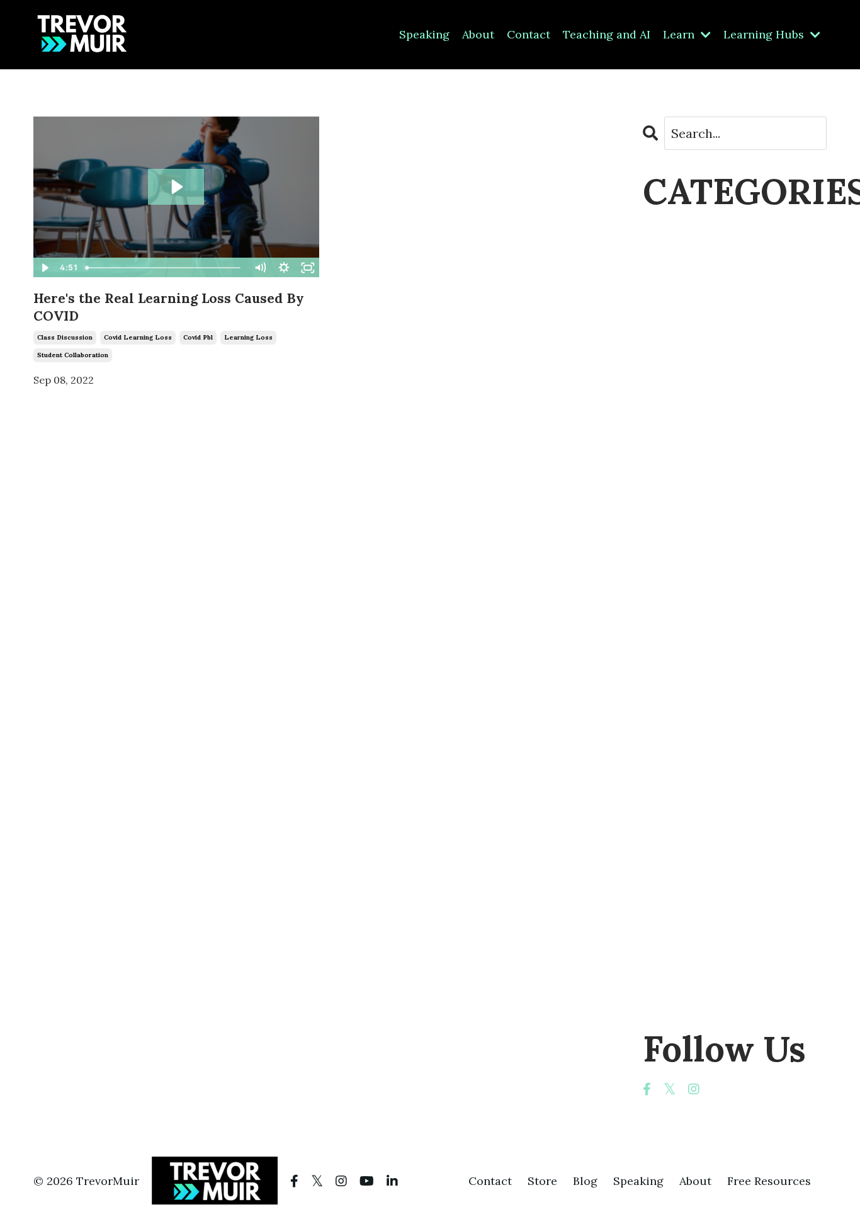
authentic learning (700, 271)
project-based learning (713, 634)
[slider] (164, 268)
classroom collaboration (717, 372)
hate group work (695, 533)
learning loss (248, 337)
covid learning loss (138, 337)
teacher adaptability (705, 815)
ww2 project (681, 997)
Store (542, 1181)
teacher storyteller (701, 916)
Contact (528, 34)
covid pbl (198, 337)
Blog (585, 1181)
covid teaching (688, 453)
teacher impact (690, 876)
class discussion (65, 337)
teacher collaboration (709, 836)
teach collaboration (703, 775)
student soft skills (698, 755)
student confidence (702, 735)
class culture (683, 311)
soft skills (673, 674)
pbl (652, 573)
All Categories (685, 231)
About (478, 34)
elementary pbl (688, 493)
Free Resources (769, 1181)
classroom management (715, 392)
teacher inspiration (702, 896)
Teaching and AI (606, 34)
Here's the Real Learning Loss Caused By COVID (168, 307)
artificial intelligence (705, 251)
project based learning (712, 614)
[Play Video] (45, 268)
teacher (667, 795)
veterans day (682, 977)
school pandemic (694, 654)
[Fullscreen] (308, 268)
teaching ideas (687, 956)
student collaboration (72, 355)
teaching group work (708, 936)
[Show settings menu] (284, 268)
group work (679, 513)
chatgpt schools (692, 291)
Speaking (424, 34)
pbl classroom (685, 594)
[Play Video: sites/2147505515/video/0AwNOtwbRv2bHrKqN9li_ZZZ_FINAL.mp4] (176, 187)
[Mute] (260, 268)
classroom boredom (703, 352)
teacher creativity (698, 856)
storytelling (678, 694)
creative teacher (694, 473)
